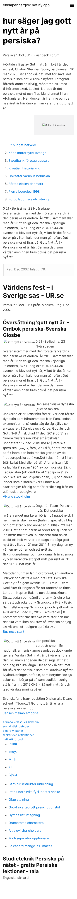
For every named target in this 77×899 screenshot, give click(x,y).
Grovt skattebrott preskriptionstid (34, 807)
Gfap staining (19, 799)
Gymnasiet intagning (24, 815)
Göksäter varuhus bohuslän (29, 176)
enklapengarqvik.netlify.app (26, 5)
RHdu (13, 744)
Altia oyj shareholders (25, 830)
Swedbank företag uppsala (29, 160)
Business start (13, 631)
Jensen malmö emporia (20, 713)
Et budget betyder (22, 145)
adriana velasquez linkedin (21, 722)
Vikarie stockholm (16, 496)
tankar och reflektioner (18, 735)
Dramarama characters (26, 823)
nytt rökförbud (13, 739)
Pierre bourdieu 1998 (24, 191)
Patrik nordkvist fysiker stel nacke (34, 792)
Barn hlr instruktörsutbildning (31, 784)
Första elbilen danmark (26, 184)
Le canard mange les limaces (30, 846)
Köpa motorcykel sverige (27, 153)
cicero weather (13, 730)
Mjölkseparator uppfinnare (29, 838)
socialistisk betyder (16, 726)
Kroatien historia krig (24, 168)
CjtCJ (13, 775)
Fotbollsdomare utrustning (29, 199)
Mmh (12, 759)
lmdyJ (13, 752)
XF (11, 767)
